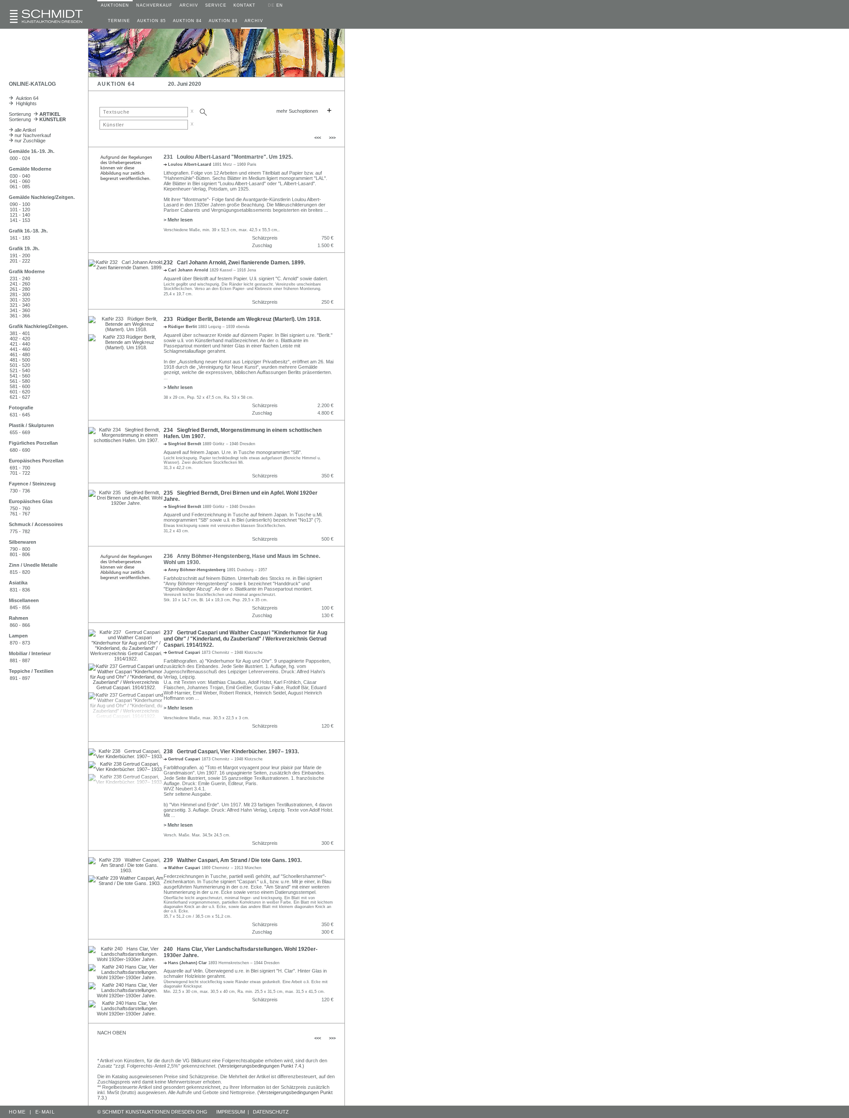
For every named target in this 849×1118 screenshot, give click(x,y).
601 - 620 (20, 391)
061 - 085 (20, 186)
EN (279, 5)
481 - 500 (20, 359)
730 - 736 (20, 490)
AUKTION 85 (151, 21)
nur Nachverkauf (32, 135)
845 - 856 (20, 607)
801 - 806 (20, 554)
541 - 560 (20, 375)
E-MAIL (45, 1111)
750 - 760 (20, 508)
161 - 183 (20, 237)
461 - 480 (20, 354)
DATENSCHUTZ (271, 1111)
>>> (332, 138)
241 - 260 (20, 283)
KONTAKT (244, 5)
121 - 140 (20, 214)
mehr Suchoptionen (297, 111)
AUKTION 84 (187, 21)
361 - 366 (20, 315)
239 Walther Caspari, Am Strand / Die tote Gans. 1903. (233, 860)
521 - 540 (20, 370)
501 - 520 (20, 365)
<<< (317, 138)
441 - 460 (20, 349)
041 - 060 (20, 181)
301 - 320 (20, 299)
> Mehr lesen (178, 219)
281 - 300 (20, 294)
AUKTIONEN (115, 5)
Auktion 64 (25, 98)
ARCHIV (189, 5)
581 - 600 (20, 386)
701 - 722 (20, 473)
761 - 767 (20, 513)
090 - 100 (20, 204)
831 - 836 (20, 589)
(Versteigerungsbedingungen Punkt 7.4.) (261, 1065)
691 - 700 (20, 467)
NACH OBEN (111, 1032)
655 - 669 (20, 432)
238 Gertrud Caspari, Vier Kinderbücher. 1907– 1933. (231, 751)
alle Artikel (24, 130)
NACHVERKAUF (154, 5)
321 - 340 (20, 305)
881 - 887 (20, 660)
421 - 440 (20, 344)
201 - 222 (20, 260)
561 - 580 (20, 381)
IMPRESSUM (230, 1111)
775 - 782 (20, 531)
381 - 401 (20, 333)
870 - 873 (20, 642)
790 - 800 (20, 549)
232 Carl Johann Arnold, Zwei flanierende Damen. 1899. (234, 262)
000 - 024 (20, 158)
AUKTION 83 (223, 21)
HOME (17, 1111)
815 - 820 (20, 572)
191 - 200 (20, 255)
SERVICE (215, 5)
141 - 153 (20, 220)
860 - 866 (20, 625)
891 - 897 (20, 678)
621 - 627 (20, 397)
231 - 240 (20, 278)
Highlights (25, 103)
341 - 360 (20, 310)
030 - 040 (20, 176)
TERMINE (119, 21)
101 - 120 (20, 209)
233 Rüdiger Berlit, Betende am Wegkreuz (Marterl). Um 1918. (242, 319)
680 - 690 (20, 450)
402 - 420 (20, 338)
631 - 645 (20, 414)
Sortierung (35, 114)
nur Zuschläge (29, 140)
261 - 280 (20, 289)
